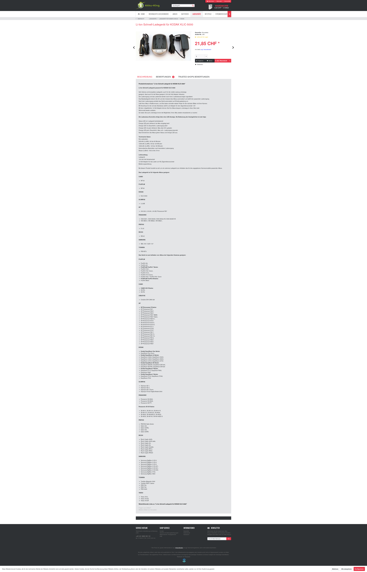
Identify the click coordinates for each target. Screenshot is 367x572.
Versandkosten (179, 547)
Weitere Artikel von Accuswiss (148, 510)
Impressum (186, 534)
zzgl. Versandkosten (206, 49)
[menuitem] (210, 1)
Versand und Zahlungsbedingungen (169, 533)
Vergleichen (200, 60)
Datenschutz (187, 533)
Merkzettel (219, 1)
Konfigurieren (359, 569)
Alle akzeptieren (346, 569)
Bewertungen (165, 76)
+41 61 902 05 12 (143, 536)
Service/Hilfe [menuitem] (227, 1)
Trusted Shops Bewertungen (193, 76)
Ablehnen (335, 569)
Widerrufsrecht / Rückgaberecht (168, 534)
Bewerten (200, 64)
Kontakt (162, 531)
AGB (161, 536)
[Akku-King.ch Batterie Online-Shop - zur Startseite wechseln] (147, 5)
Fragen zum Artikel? (145, 508)
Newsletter (186, 531)
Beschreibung (144, 76)
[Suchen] (193, 5)
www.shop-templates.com (183, 561)
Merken (210, 60)
